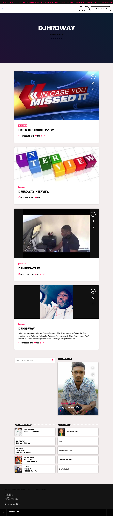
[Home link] (7, 9)
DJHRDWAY (22, 125)
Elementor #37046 (65, 450)
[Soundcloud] (11, 504)
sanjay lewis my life (67, 403)
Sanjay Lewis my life (69, 407)
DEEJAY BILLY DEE (72, 432)
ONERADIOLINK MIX (29, 429)
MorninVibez (19, 439)
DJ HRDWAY (26, 329)
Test (60, 441)
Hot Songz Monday (29, 457)
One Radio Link (64, 469)
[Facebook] (20, 504)
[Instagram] (17, 504)
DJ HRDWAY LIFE (29, 268)
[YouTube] (5, 504)
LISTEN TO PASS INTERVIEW (36, 130)
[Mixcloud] (14, 504)
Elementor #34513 (65, 460)
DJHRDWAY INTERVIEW (33, 192)
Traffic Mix (26, 467)
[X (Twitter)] (8, 504)
